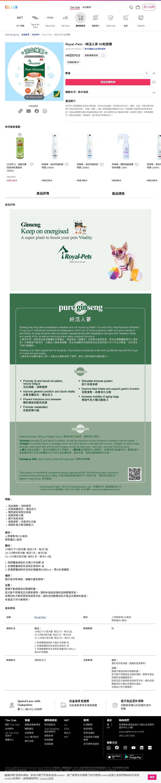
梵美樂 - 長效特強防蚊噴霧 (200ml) (87, 166)
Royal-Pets (40, 617)
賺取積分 (29, 728)
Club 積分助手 (32, 737)
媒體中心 (9, 739)
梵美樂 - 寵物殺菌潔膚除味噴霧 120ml (122, 166)
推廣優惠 (25, 34)
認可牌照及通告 (91, 743)
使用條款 (87, 728)
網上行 (67, 732)
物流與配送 (50, 724)
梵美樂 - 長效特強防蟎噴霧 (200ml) (52, 166)
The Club (75, 7)
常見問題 (48, 739)
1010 (66, 728)
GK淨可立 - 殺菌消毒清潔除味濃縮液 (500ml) (17, 167)
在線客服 (48, 743)
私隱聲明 (87, 724)
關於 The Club (12, 724)
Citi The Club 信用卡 (11, 734)
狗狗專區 (36, 34)
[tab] (42, 193)
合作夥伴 (86, 7)
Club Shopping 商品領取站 (51, 730)
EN (108, 727)
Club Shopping (12, 34)
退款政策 (48, 735)
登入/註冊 (149, 7)
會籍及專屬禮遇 (32, 724)
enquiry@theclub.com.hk (131, 731)
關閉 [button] (152, 777)
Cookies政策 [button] (46, 778)
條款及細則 (89, 732)
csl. (65, 724)
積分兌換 (29, 741)
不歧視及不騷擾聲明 (91, 738)
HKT (66, 737)
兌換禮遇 (29, 732)
